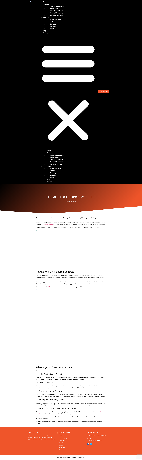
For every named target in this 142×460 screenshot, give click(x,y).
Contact (45, 33)
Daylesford (54, 28)
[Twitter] (91, 444)
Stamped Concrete (56, 15)
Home (45, 2)
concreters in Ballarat (47, 224)
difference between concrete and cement (58, 287)
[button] (68, 92)
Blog (44, 31)
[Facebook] (88, 444)
